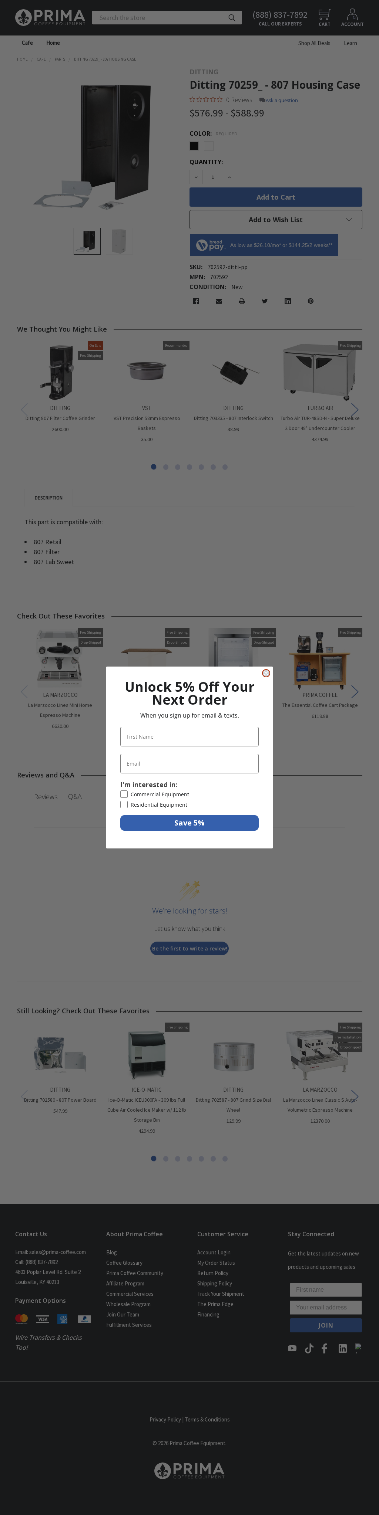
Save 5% (189, 823)
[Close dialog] (266, 673)
